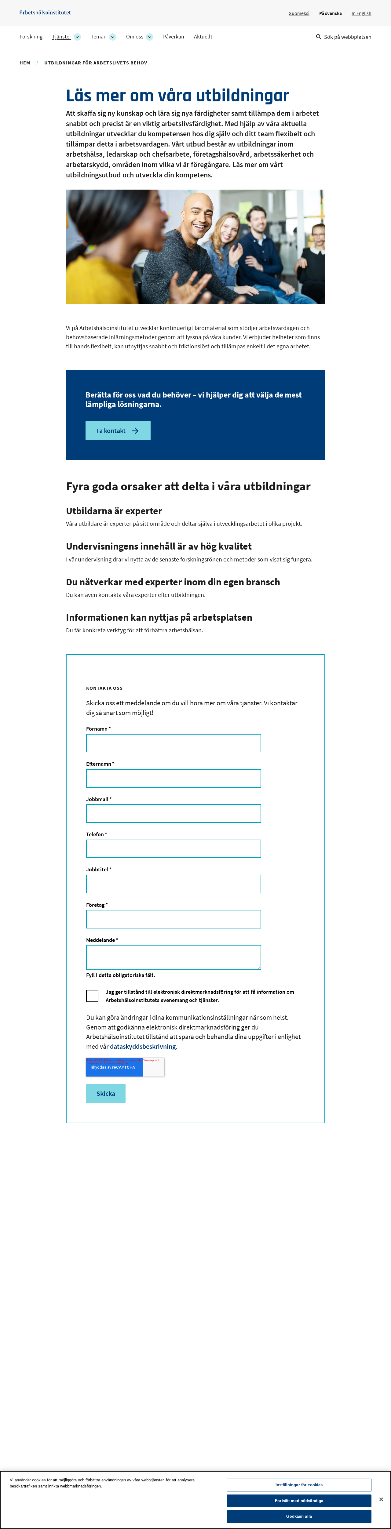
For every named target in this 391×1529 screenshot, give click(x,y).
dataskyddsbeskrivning (143, 1046)
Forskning (31, 36)
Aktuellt (203, 36)
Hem (25, 63)
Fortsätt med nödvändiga (299, 1500)
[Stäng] (381, 1499)
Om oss (135, 36)
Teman (99, 36)
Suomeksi (299, 13)
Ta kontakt (111, 430)
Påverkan (173, 36)
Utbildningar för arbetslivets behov (95, 63)
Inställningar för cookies (299, 1485)
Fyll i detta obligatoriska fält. (120, 975)
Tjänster (61, 36)
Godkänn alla (299, 1516)
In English (361, 13)
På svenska (330, 13)
